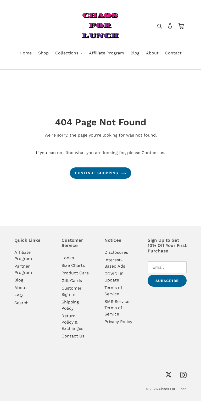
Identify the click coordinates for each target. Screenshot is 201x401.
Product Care (75, 272)
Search (21, 302)
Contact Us (73, 336)
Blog (18, 280)
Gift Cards (72, 280)
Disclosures (116, 252)
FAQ (18, 295)
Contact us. (153, 152)
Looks (68, 257)
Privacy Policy (118, 321)
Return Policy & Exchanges (72, 322)
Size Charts (73, 265)
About (20, 287)
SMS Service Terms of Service (116, 308)
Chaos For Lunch (173, 389)
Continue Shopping (96, 173)
